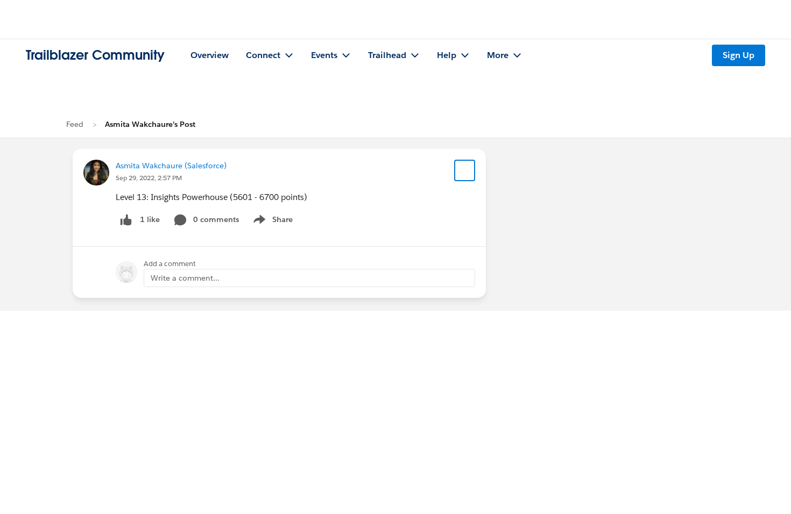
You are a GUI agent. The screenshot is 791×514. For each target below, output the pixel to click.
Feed (74, 124)
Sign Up (738, 55)
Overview (209, 55)
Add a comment (170, 263)
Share (271, 222)
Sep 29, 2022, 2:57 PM (149, 177)
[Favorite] (465, 170)
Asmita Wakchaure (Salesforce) (171, 165)
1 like (150, 219)
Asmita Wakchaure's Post (150, 124)
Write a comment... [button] (185, 278)
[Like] (126, 219)
